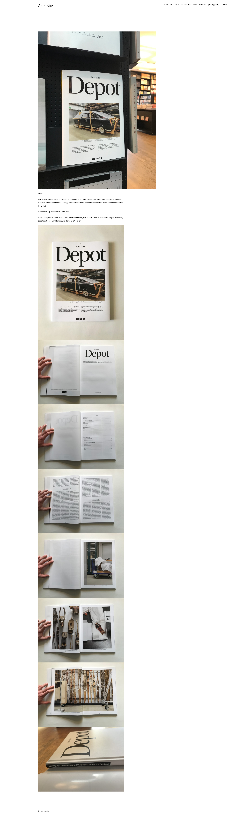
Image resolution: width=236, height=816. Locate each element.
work (166, 4)
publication (186, 4)
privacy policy (213, 4)
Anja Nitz (45, 5)
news (195, 4)
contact (202, 4)
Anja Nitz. (46, 811)
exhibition (174, 4)
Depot (40, 193)
